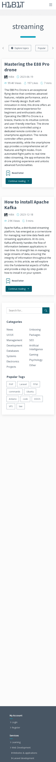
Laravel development (23, 758)
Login (14, 722)
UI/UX (10, 335)
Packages (34, 335)
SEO (31, 340)
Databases (13, 351)
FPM (35, 384)
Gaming (33, 354)
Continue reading (17, 181)
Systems (11, 356)
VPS (11, 406)
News (10, 329)
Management (14, 340)
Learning (16, 742)
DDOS (37, 398)
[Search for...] (45, 310)
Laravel (23, 384)
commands (14, 391)
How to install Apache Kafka (26, 204)
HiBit (11, 77)
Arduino (13, 398)
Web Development (21, 748)
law (20, 406)
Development (14, 345)
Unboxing (35, 329)
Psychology (35, 360)
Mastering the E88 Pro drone (26, 67)
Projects (11, 366)
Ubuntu (30, 391)
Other (32, 365)
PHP (11, 384)
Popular (42, 48)
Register (16, 727)
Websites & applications (25, 753)
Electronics (13, 361)
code (25, 398)
